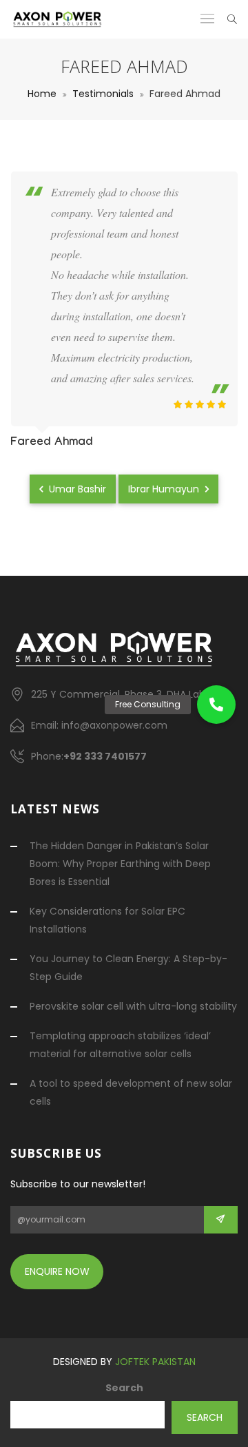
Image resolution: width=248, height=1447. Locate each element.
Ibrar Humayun (165, 489)
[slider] (199, 404)
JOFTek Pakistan (155, 1361)
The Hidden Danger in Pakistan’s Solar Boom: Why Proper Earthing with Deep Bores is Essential (120, 863)
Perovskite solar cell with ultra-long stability (133, 1006)
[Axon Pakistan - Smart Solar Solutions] (57, 19)
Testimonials (103, 94)
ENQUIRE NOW (57, 1271)
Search (124, 1388)
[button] (216, 704)
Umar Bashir (76, 489)
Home (42, 94)
